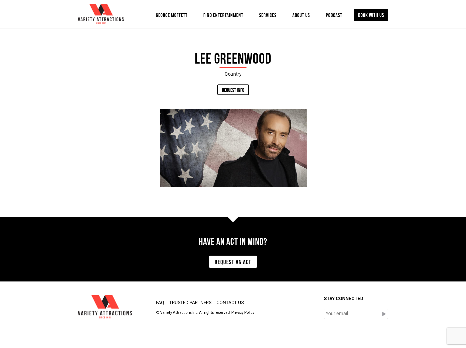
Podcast (334, 14)
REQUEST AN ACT (233, 261)
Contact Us (230, 302)
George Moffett (171, 14)
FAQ (160, 302)
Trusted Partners (190, 302)
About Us (301, 14)
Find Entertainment (223, 14)
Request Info (233, 89)
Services (267, 14)
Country (233, 74)
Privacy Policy (242, 312)
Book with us (371, 14)
